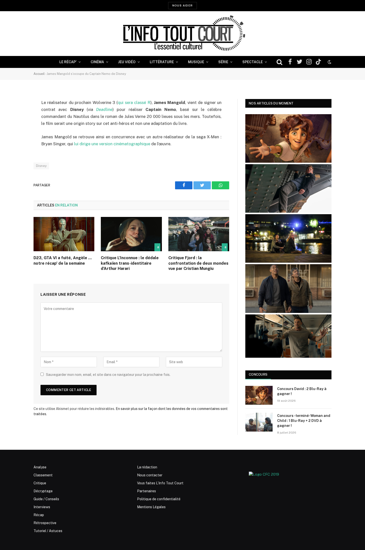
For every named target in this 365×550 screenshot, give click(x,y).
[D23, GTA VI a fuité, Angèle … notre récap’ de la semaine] (64, 234)
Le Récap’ (67, 62)
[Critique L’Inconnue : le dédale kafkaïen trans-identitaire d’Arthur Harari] (131, 234)
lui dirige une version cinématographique (112, 143)
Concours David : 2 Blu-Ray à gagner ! (302, 391)
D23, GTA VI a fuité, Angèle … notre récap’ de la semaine (63, 260)
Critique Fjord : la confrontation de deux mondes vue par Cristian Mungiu (198, 263)
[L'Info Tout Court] (182, 33)
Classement (43, 475)
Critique (40, 483)
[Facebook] (16, 115)
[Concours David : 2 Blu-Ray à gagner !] (259, 395)
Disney (41, 166)
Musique (196, 62)
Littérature (162, 62)
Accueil (39, 74)
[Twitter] (16, 128)
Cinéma (97, 62)
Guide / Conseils (46, 499)
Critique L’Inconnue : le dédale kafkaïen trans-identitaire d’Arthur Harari (130, 263)
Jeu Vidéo (127, 62)
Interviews (42, 507)
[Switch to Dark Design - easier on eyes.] (329, 62)
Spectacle (252, 62)
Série (223, 62)
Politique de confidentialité (159, 499)
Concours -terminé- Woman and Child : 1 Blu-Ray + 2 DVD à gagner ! (303, 421)
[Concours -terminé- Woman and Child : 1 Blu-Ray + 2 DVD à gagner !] (259, 422)
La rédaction (147, 467)
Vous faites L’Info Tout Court (160, 483)
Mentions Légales (151, 507)
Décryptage (43, 491)
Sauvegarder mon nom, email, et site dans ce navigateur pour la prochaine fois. (108, 375)
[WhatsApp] (16, 141)
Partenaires (146, 491)
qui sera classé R (134, 102)
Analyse (40, 467)
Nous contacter (149, 475)
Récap (39, 515)
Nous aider (182, 5)
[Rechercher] (279, 62)
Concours (258, 374)
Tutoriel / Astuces (48, 531)
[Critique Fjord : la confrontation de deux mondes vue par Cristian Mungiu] (198, 234)
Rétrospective (45, 523)
